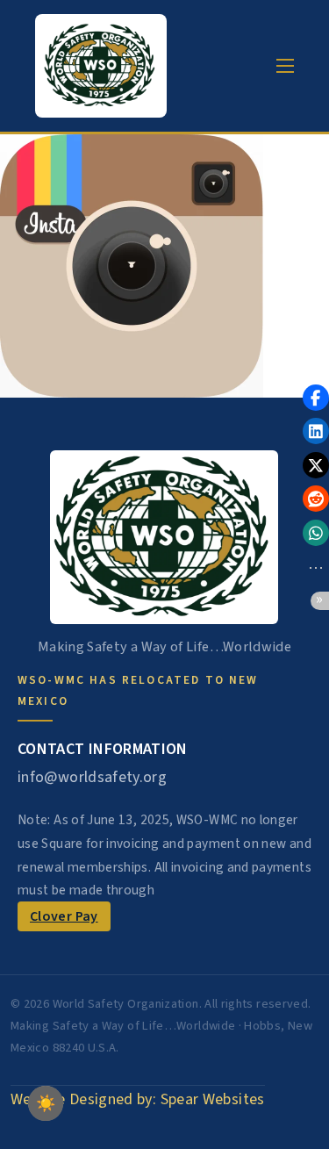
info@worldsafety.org (92, 777)
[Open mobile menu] (285, 66)
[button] (316, 397)
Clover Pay (64, 916)
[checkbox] (45, 1103)
